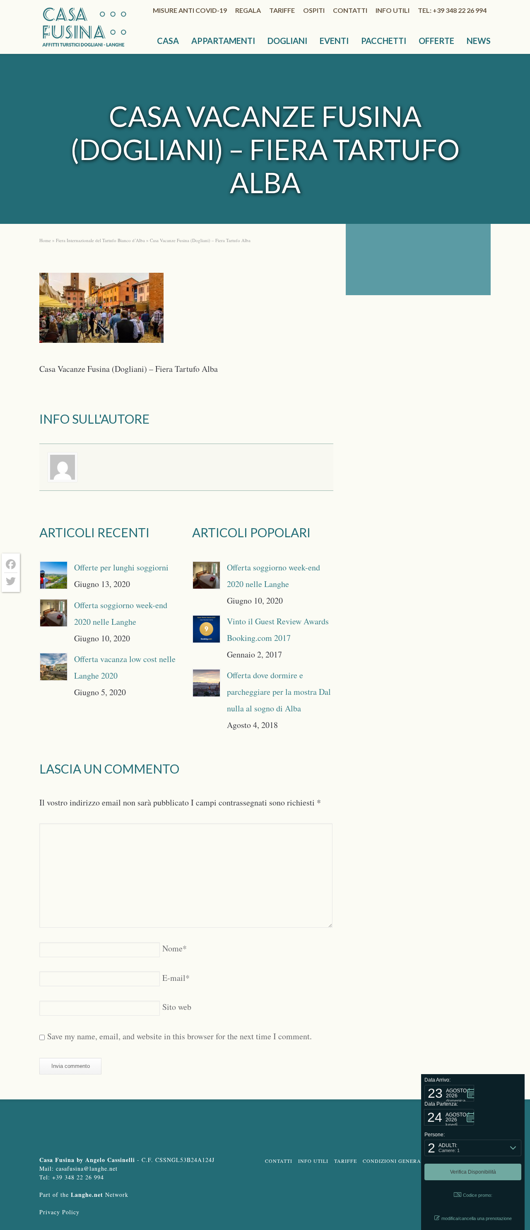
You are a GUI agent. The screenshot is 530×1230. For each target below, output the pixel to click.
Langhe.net (87, 1194)
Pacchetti (383, 41)
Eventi (334, 41)
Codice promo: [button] (477, 1195)
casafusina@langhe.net (87, 1168)
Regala (248, 10)
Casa (168, 41)
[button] (449, 1093)
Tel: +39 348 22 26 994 (452, 10)
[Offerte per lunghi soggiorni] (53, 575)
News (479, 41)
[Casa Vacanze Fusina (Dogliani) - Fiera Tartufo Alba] (101, 310)
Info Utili (313, 1160)
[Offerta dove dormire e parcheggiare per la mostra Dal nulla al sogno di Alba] (206, 683)
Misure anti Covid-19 (190, 10)
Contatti (350, 10)
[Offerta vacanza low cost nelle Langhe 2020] (53, 667)
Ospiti (314, 10)
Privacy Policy (59, 1212)
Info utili (393, 10)
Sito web (176, 1006)
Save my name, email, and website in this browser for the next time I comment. (179, 1036)
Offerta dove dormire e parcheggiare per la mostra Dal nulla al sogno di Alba (279, 692)
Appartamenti (223, 41)
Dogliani (287, 41)
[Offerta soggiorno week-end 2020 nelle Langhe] (53, 613)
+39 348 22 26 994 (78, 1177)
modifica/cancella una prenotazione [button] (476, 1218)
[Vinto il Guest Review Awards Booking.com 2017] (206, 629)
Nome (174, 948)
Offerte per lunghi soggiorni (121, 567)
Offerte (436, 41)
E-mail (176, 977)
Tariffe (282, 10)
